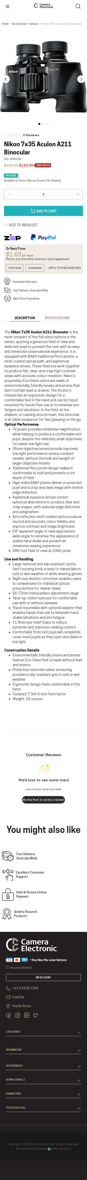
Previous (6, 79)
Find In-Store (21, 1006)
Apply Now (14, 268)
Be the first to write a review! (43, 800)
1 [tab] (39, 124)
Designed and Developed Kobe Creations (43, 1148)
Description (25, 318)
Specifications (57, 318)
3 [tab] (45, 124)
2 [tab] (42, 124)
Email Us (18, 997)
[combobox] (79, 6)
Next (81, 79)
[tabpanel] (43, 76)
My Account (43, 977)
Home (5, 23)
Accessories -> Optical (25, 23)
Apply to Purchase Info (65, 268)
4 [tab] (48, 124)
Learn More (35, 268)
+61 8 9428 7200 (25, 988)
